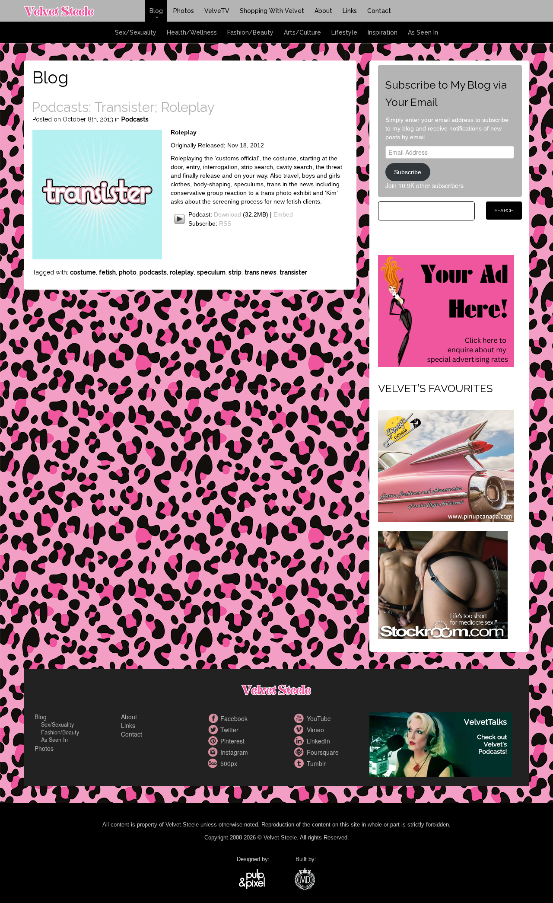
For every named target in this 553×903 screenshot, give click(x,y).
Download (227, 214)
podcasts (153, 272)
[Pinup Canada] (446, 465)
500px (213, 763)
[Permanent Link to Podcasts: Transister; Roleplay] (97, 193)
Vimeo (300, 729)
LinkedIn (300, 741)
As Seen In (423, 32)
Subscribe (407, 172)
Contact (379, 10)
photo (128, 272)
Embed (283, 214)
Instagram (213, 752)
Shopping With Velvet (272, 10)
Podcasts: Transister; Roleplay (123, 107)
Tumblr (300, 763)
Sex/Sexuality (135, 32)
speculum (211, 272)
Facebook (213, 718)
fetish (107, 272)
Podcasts (135, 119)
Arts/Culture (302, 32)
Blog (156, 10)
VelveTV (216, 10)
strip (235, 272)
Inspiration (382, 32)
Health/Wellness (192, 32)
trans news (260, 272)
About (323, 10)
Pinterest (213, 741)
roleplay (182, 272)
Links (350, 10)
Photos (183, 10)
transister (293, 272)
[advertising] (446, 310)
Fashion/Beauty (250, 32)
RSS (225, 223)
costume (83, 272)
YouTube (300, 718)
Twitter (213, 729)
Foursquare (300, 752)
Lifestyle (344, 32)
